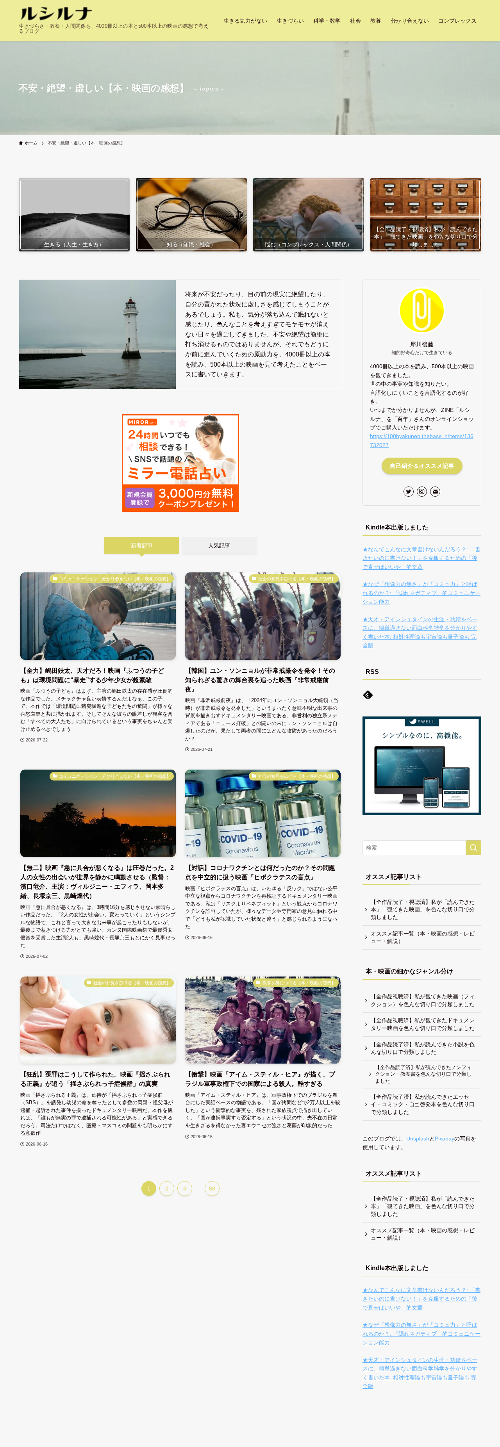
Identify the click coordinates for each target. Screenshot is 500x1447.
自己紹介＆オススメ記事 (422, 466)
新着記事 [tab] (142, 545)
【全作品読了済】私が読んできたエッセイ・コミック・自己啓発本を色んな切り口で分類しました (423, 1104)
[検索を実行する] (473, 847)
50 (212, 1188)
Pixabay (444, 1138)
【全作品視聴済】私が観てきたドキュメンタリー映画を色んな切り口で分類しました (423, 1024)
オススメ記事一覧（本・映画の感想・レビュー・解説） (423, 937)
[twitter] (409, 491)
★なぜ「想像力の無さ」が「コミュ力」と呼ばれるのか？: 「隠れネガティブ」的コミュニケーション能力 (421, 593)
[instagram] (422, 491)
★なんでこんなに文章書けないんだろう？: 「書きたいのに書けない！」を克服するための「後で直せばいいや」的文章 (421, 558)
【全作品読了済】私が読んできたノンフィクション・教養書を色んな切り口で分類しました (423, 1074)
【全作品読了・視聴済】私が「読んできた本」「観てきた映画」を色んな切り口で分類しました (423, 909)
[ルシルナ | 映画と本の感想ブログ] (56, 14)
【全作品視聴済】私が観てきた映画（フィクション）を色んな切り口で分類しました (423, 1000)
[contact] (435, 491)
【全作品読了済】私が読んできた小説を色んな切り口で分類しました (423, 1048)
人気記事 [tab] (219, 545)
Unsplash (417, 1138)
